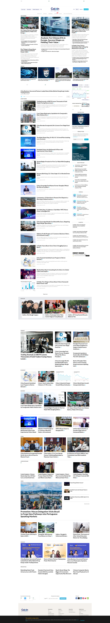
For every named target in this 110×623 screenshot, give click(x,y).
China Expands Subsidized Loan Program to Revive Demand (51, 258)
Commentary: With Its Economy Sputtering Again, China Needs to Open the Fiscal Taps (83, 209)
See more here (86, 298)
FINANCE (23, 330)
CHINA (22, 436)
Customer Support (61, 613)
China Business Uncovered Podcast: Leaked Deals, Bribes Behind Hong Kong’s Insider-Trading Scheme (31, 560)
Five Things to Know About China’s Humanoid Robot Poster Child (28, 50)
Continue (82, 620)
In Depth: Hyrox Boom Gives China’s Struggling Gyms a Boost (52, 246)
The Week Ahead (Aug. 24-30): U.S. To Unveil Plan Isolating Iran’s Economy (53, 138)
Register (81, 9)
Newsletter (29, 9)
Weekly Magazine (36, 9)
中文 (74, 9)
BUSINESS (23, 390)
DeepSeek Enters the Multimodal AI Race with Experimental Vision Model (50, 150)
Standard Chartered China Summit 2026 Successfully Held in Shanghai (45, 571)
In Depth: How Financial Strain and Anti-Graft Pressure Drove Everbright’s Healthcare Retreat (80, 246)
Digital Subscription (51, 613)
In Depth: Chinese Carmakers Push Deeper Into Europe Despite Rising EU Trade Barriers (80, 58)
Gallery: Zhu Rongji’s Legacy (30, 315)
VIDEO (22, 481)
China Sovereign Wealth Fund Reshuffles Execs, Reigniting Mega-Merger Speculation (53, 222)
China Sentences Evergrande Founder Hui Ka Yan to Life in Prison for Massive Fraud (31, 455)
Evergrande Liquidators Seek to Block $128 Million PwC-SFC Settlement (80, 354)
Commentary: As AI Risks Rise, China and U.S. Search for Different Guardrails (83, 202)
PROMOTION (23, 566)
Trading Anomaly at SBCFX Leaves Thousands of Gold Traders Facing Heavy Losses (52, 102)
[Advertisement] (55, 324)
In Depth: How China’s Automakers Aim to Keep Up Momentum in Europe (80, 47)
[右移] (88, 307)
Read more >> (75, 136)
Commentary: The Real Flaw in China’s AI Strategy (82, 215)
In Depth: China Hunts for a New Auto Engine (50, 51)
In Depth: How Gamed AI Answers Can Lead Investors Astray (28, 80)
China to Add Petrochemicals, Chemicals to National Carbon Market (81, 176)
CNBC (80, 612)
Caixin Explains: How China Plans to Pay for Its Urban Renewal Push (80, 80)
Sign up (86, 139)
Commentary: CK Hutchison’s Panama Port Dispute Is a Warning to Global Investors (52, 198)
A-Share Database (85, 99)
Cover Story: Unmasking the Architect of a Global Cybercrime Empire (46, 80)
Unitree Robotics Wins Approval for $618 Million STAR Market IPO (29, 63)
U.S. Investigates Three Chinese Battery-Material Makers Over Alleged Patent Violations (29, 42)
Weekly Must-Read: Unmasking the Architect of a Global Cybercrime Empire (53, 270)
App (48, 610)
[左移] (22, 307)
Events (55, 13)
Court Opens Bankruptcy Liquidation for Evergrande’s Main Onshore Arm (52, 114)
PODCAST (23, 542)
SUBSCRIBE (86, 9)
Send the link (63, 598)
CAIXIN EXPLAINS (24, 461)
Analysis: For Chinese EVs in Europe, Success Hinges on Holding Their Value (53, 40)
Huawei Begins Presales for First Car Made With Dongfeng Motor (53, 162)
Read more (45, 294)
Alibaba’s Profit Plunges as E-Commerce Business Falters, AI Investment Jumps (53, 234)
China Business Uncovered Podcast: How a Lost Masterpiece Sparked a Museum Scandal (77, 560)
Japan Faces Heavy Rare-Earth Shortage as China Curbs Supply (80, 31)
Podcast (45, 13)
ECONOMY (23, 370)
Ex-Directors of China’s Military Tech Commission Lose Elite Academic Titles (81, 186)
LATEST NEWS (24, 98)
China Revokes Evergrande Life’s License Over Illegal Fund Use (53, 126)
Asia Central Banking (68, 13)
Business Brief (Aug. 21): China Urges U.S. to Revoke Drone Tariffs (53, 174)
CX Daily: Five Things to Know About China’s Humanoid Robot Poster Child (52, 282)
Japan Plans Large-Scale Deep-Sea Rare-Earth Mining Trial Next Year (80, 40)
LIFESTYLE (23, 521)
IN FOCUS (23, 298)
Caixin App (23, 9)
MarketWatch (81, 613)
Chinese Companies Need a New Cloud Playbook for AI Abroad (81, 571)
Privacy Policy (71, 610)
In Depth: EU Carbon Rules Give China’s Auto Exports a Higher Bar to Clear (80, 61)
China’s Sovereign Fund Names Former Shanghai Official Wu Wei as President (53, 186)
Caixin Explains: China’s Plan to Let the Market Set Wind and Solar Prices (63, 476)
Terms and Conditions (72, 612)
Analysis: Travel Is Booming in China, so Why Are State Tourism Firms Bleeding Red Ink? (63, 80)
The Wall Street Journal (82, 610)
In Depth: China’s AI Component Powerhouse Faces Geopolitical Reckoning (79, 226)
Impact (60, 13)
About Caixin (60, 610)
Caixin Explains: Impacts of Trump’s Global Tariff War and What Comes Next (45, 476)
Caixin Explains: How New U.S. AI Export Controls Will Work (81, 476)
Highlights (50, 13)
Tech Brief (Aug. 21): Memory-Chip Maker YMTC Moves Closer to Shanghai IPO (52, 210)
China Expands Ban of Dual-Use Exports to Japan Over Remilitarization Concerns (80, 42)
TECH (22, 415)
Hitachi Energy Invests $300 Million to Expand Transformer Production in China (81, 170)
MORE (68, 96)
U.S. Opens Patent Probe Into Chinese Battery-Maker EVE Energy (29, 31)
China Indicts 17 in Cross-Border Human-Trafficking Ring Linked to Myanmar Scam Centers (53, 455)
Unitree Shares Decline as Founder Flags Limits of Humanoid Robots (80, 430)
